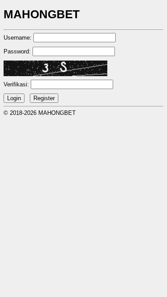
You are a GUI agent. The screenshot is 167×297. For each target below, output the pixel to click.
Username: (18, 37)
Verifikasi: (16, 84)
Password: (17, 51)
